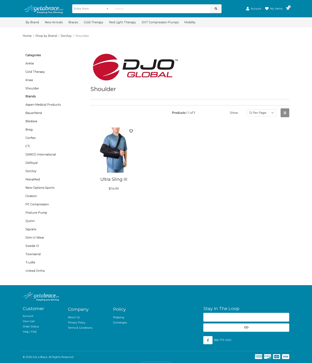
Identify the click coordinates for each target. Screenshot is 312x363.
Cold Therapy (93, 22)
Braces (73, 22)
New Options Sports (39, 187)
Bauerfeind (33, 113)
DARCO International (40, 154)
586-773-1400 (222, 340)
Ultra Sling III (113, 179)
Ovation (31, 196)
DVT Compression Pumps (160, 22)
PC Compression (37, 204)
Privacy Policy (76, 322)
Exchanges (120, 322)
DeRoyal (31, 163)
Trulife (30, 262)
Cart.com (167, 361)
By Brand (32, 22)
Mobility (190, 22)
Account (28, 316)
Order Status (31, 326)
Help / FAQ (30, 331)
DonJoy (30, 171)
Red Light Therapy (122, 22)
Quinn (30, 221)
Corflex (30, 138)
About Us (74, 317)
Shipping (118, 317)
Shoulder (32, 88)
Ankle (29, 63)
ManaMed (32, 179)
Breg (29, 129)
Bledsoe (31, 121)
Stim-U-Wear (34, 237)
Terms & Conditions (80, 327)
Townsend (33, 254)
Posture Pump (36, 212)
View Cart (29, 321)
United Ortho (35, 271)
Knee (29, 80)
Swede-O (32, 246)
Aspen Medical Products (43, 104)
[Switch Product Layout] (285, 112)
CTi (27, 146)
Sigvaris (30, 229)
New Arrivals (54, 22)
